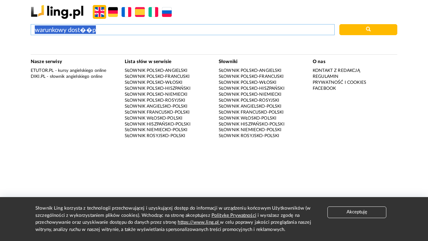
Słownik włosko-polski (153, 118)
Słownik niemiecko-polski (156, 130)
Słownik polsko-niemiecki (156, 94)
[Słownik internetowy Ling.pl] (57, 11)
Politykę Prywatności (233, 215)
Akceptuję (357, 212)
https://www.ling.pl (199, 222)
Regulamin (325, 76)
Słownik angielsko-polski (156, 106)
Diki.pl (38, 76)
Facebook (324, 88)
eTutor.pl (42, 70)
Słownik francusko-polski (157, 112)
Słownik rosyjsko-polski (155, 136)
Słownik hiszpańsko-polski (158, 124)
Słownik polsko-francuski (157, 76)
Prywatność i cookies (339, 82)
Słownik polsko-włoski (153, 82)
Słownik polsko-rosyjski (155, 100)
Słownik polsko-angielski (156, 70)
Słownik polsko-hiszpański (158, 88)
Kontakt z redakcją (336, 70)
